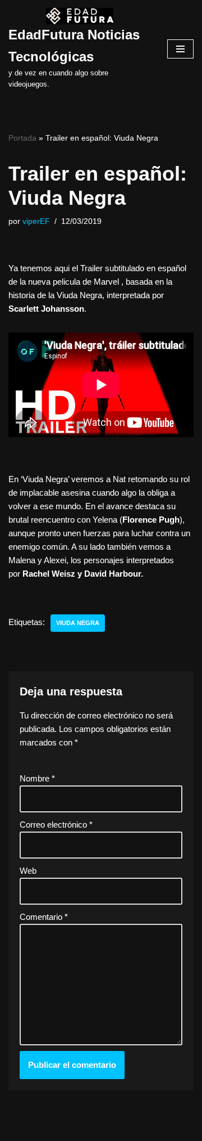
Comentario (44, 917)
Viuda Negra (77, 622)
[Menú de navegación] (180, 49)
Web (28, 870)
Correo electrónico (56, 824)
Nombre (37, 778)
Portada (22, 137)
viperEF (36, 221)
